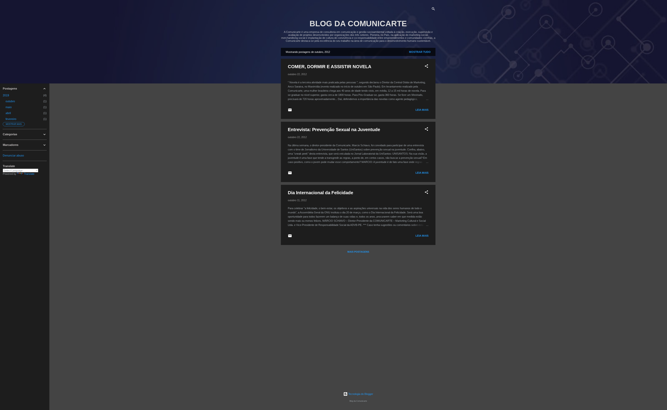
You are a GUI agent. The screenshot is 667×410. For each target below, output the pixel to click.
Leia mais (422, 109)
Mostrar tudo (420, 51)
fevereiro (11, 119)
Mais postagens (358, 251)
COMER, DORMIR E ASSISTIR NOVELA (329, 66)
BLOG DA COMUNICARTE (358, 23)
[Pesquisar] (433, 9)
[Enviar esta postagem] (290, 111)
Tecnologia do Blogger (360, 393)
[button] (426, 66)
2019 (6, 95)
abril (8, 113)
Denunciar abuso (13, 155)
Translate (29, 173)
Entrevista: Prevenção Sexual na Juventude (334, 129)
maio (9, 107)
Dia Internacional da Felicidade (320, 192)
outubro (10, 101)
